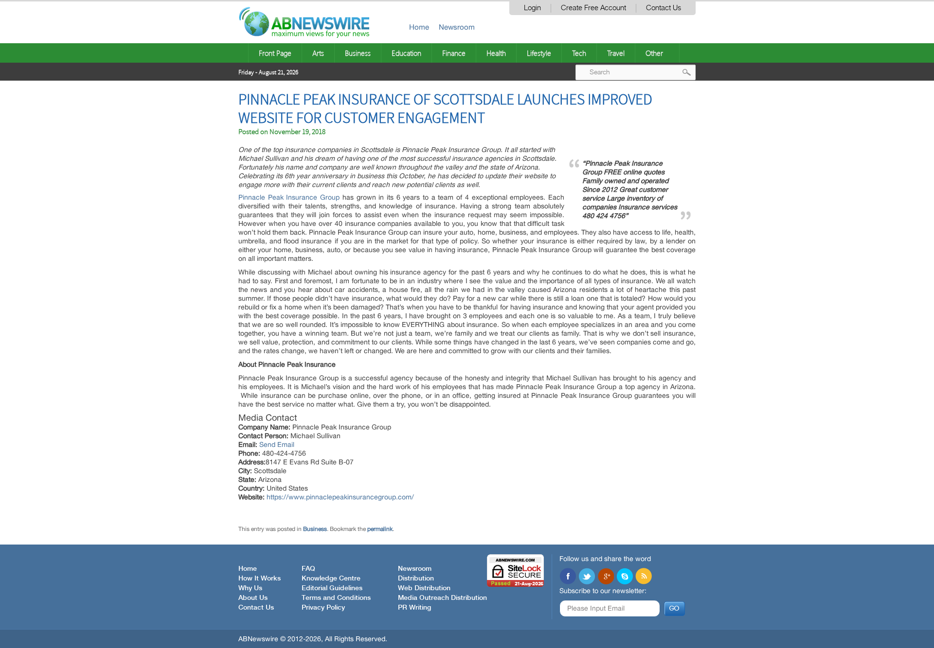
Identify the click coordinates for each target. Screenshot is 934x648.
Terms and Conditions (336, 598)
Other (654, 53)
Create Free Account (593, 8)
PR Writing (414, 607)
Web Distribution (424, 588)
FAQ (308, 568)
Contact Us (663, 8)
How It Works (259, 578)
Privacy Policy (323, 607)
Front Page (275, 53)
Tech (579, 53)
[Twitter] (586, 577)
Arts (318, 53)
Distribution (416, 578)
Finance (454, 53)
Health (496, 53)
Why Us (250, 588)
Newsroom (457, 27)
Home (419, 27)
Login (532, 8)
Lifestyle (539, 53)
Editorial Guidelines (332, 588)
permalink (380, 529)
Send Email (276, 444)
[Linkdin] (605, 577)
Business (358, 53)
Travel (616, 53)
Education (406, 53)
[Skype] (624, 577)
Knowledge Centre (331, 578)
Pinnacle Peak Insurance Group (289, 197)
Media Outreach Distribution (442, 598)
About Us (253, 598)
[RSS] (643, 577)
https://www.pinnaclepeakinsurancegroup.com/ (340, 497)
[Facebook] (567, 577)
